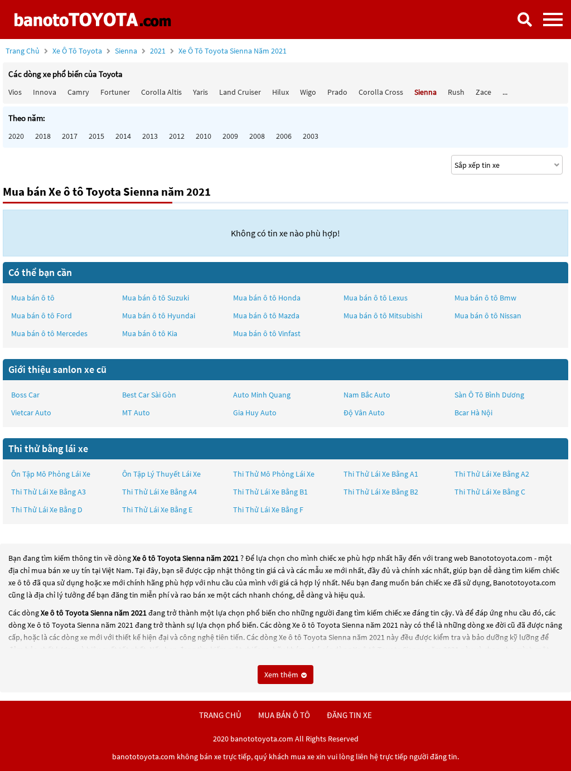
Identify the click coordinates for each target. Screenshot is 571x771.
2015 (96, 136)
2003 (310, 136)
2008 (257, 136)
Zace (483, 92)
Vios (15, 92)
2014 (123, 136)
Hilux (280, 92)
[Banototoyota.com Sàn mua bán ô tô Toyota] (92, 19)
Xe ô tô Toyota (77, 51)
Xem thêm (282, 675)
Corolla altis (161, 92)
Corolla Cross (381, 92)
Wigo (308, 92)
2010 (203, 136)
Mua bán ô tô (33, 298)
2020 (16, 136)
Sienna (127, 51)
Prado (337, 92)
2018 (43, 136)
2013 (150, 136)
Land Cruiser (240, 92)
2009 (230, 136)
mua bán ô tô (284, 715)
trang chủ (220, 715)
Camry (78, 92)
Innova (44, 92)
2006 (284, 136)
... (504, 92)
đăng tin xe (349, 715)
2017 (70, 136)
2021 (218, 51)
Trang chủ (23, 51)
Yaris (200, 92)
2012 (177, 136)
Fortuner (115, 92)
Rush (456, 92)
